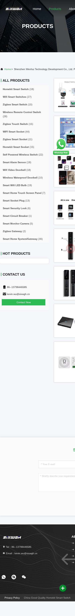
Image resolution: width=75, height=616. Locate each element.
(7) (24, 193)
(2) (14, 231)
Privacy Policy (12, 597)
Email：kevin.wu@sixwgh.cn (21, 553)
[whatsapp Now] (61, 154)
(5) (18, 223)
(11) (17, 139)
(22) (23, 154)
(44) (16, 131)
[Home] (14, 8)
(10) (23, 177)
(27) (17, 96)
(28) (22, 114)
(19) (17, 185)
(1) (17, 216)
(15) (17, 104)
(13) (16, 200)
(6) (17, 208)
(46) (23, 238)
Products (55, 9)
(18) (18, 89)
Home (37, 9)
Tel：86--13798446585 (18, 546)
